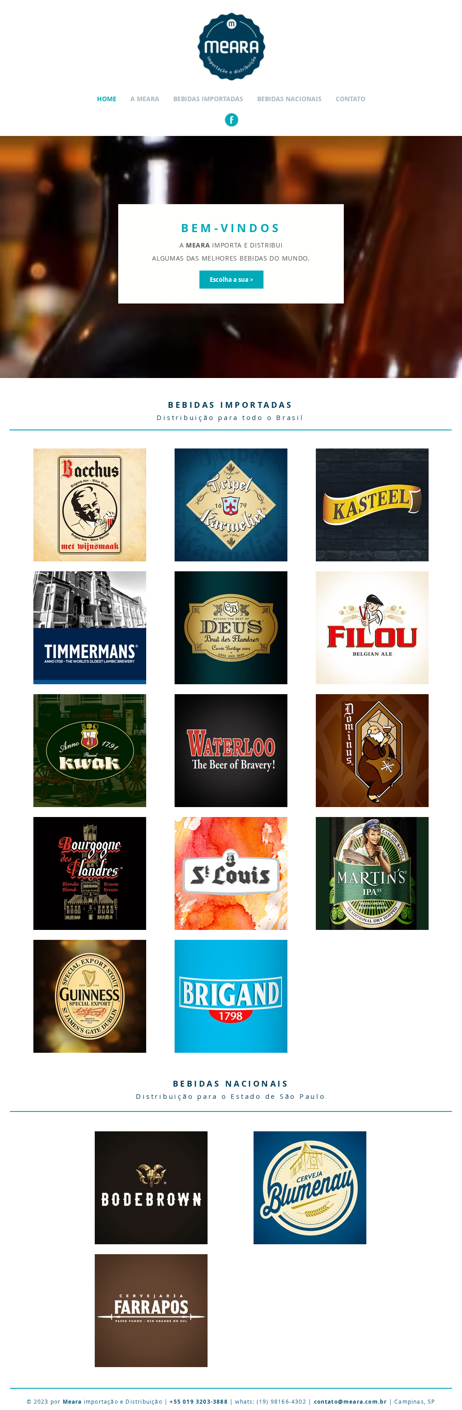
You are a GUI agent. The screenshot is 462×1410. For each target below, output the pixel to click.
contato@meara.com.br (350, 1401)
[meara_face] (231, 119)
